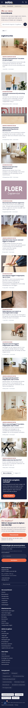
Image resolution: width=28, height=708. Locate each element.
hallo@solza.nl (5, 580)
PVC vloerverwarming (18, 676)
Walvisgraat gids (5, 639)
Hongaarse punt (6, 676)
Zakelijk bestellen (5, 660)
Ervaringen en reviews (7, 658)
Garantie (3, 621)
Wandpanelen (5, 596)
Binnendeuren (4, 594)
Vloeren (3, 592)
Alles (4, 30)
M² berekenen (4, 641)
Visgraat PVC (6, 673)
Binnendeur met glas (19, 682)
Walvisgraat (14, 673)
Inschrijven (14, 560)
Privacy (16, 705)
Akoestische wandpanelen (18, 685)
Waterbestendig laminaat (9, 679)
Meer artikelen (7, 473)
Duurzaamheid (5, 664)
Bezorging (3, 617)
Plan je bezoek (14, 535)
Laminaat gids (5, 633)
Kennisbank (10, 6)
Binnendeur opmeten (6, 644)
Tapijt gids (4, 635)
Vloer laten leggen (6, 613)
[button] (23, 2)
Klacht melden (5, 623)
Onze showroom (5, 656)
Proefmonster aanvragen (7, 611)
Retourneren (4, 619)
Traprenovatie (5, 598)
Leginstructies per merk (7, 648)
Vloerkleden (4, 600)
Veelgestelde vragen (6, 625)
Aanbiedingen (4, 604)
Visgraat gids (4, 637)
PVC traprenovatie (7, 687)
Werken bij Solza (5, 662)
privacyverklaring (5, 552)
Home (3, 6)
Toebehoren (4, 602)
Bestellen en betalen (6, 615)
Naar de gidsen (9, 495)
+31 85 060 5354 (5, 578)
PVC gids (3, 631)
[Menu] (2, 2)
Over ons (3, 654)
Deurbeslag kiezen (6, 646)
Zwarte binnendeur (7, 682)
